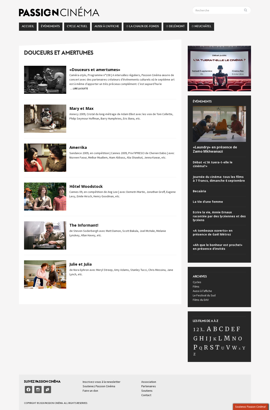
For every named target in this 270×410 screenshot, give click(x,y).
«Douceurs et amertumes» (94, 69)
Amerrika (78, 147)
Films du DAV (201, 300)
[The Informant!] (45, 235)
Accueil (28, 27)
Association (148, 382)
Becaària (199, 191)
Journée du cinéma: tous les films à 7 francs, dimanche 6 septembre (219, 179)
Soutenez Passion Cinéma (99, 386)
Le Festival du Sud (204, 295)
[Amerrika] (45, 157)
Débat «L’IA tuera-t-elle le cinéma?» (212, 164)
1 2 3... (199, 329)
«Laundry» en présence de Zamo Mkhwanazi (215, 149)
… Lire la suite (79, 88)
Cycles (197, 282)
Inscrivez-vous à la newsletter (101, 382)
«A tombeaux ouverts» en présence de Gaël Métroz (212, 232)
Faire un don (90, 391)
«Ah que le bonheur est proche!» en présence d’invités (217, 247)
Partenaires (148, 386)
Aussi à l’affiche (106, 27)
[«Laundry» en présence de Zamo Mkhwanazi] (219, 124)
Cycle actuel (77, 27)
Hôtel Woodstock (86, 186)
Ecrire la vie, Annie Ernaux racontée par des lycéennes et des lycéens (219, 216)
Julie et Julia (80, 264)
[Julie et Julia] (45, 274)
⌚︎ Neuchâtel (201, 27)
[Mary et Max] (45, 118)
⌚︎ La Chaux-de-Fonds (142, 27)
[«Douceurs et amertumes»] (45, 79)
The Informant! (83, 225)
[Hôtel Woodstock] (45, 196)
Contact (146, 395)
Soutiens (147, 391)
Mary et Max (81, 108)
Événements (50, 27)
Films (196, 286)
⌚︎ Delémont (175, 27)
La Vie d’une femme (208, 202)
